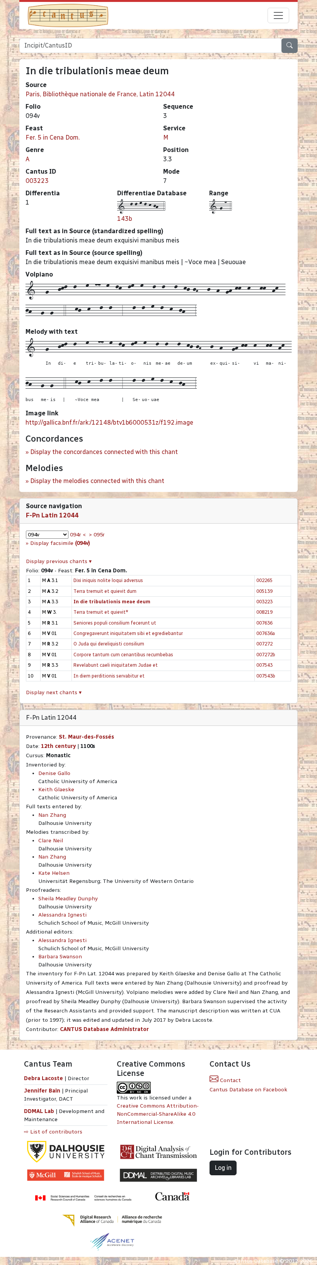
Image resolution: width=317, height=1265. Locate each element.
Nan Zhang (52, 815)
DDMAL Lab (39, 1111)
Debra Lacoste (43, 1078)
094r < (78, 534)
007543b (265, 676)
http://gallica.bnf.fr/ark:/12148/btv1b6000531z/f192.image (109, 422)
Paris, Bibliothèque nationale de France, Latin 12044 (100, 94)
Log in (223, 1167)
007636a (265, 633)
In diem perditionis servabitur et (109, 676)
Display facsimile (60, 543)
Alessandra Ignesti (62, 915)
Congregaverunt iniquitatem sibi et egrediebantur (128, 633)
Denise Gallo (54, 773)
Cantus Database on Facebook (248, 1089)
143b (124, 218)
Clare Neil (50, 840)
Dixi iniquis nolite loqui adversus (108, 580)
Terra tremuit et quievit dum (104, 591)
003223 (37, 180)
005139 (264, 591)
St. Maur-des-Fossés (86, 737)
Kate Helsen (54, 873)
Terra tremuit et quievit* (100, 612)
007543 (264, 665)
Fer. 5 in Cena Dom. (53, 137)
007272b (265, 654)
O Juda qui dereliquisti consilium (108, 644)
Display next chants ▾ (54, 692)
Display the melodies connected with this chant (97, 481)
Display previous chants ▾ (59, 561)
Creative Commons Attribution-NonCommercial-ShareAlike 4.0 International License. (158, 1114)
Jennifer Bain (43, 1090)
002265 (264, 580)
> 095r (97, 534)
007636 (264, 623)
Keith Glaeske (56, 789)
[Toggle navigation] (278, 15)
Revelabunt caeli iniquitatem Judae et (115, 665)
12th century (58, 746)
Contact (229, 1080)
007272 (264, 644)
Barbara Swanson (60, 956)
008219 (264, 612)
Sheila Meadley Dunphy (68, 898)
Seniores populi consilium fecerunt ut (114, 623)
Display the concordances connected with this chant (104, 452)
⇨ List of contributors (53, 1131)
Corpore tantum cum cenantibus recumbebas (123, 654)
